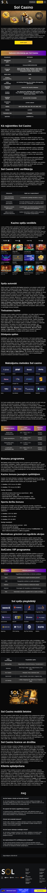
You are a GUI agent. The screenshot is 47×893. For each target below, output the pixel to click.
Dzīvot (16, 240)
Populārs (5, 240)
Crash (28, 240)
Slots (40, 240)
